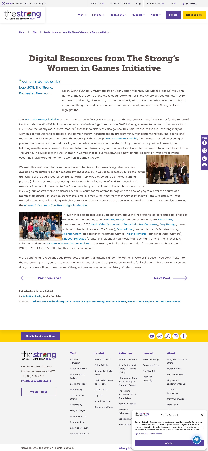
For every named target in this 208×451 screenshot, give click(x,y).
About (154, 15)
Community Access (176, 399)
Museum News (174, 368)
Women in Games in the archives (68, 243)
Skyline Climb (100, 389)
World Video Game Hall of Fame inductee (124, 224)
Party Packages (77, 410)
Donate (173, 14)
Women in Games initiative (41, 119)
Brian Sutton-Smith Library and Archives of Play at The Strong (69, 301)
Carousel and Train (103, 407)
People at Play (135, 301)
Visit (80, 15)
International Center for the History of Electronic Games (128, 381)
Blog (138, 3)
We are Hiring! (38, 392)
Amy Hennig (167, 224)
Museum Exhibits (102, 359)
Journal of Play (154, 3)
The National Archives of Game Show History (127, 394)
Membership (76, 389)
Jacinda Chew (71, 234)
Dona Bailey (165, 219)
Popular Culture (154, 301)
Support (137, 15)
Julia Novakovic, (32, 296)
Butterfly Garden (102, 401)
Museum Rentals (78, 416)
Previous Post (49, 278)
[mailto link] (204, 164)
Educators (96, 3)
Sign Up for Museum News (40, 336)
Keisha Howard (136, 234)
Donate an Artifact (128, 418)
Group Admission (78, 368)
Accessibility (76, 404)
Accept (169, 442)
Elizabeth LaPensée (74, 238)
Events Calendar (78, 383)
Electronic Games (116, 301)
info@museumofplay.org (36, 381)
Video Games (172, 301)
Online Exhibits (101, 365)
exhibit (121, 138)
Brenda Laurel (115, 219)
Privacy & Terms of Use (132, 448)
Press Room (173, 404)
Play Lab (98, 395)
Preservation (125, 424)
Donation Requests (79, 433)
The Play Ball (149, 371)
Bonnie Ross (124, 229)
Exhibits (97, 15)
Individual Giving (151, 359)
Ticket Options (194, 14)
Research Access (127, 403)
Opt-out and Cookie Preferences (148, 434)
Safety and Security (79, 427)
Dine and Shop (77, 422)
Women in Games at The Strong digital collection (55, 205)
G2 (171, 3)
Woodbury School (118, 3)
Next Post (162, 278)
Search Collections (128, 359)
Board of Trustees (175, 374)
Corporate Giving (151, 365)
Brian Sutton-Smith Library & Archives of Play (128, 369)
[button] (202, 415)
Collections (117, 15)
